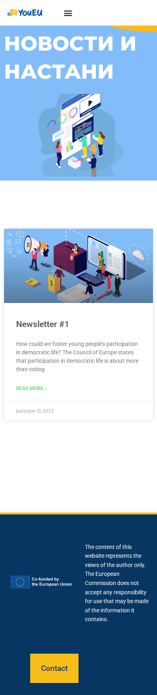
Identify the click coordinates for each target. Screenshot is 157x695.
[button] (67, 12)
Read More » (31, 388)
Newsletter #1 (42, 324)
